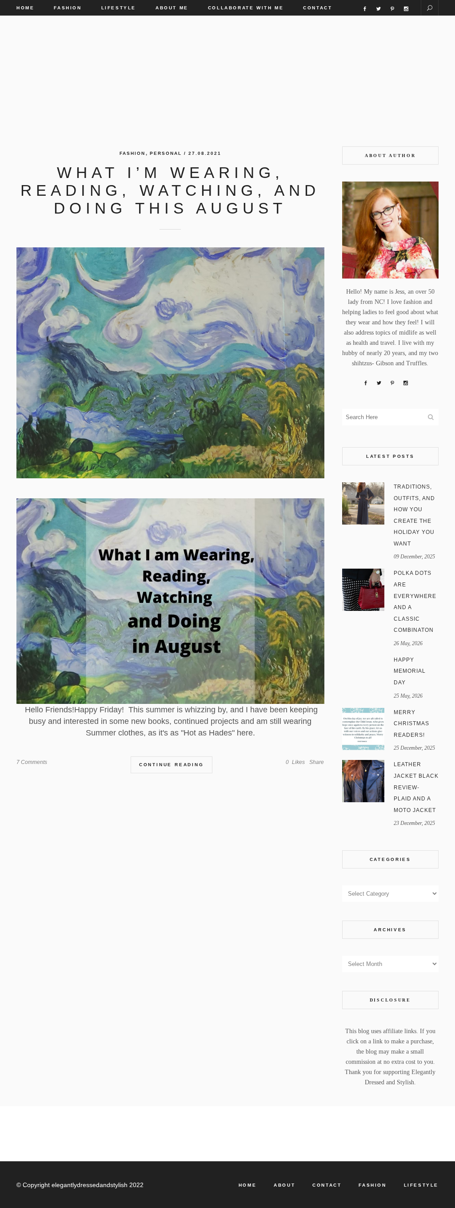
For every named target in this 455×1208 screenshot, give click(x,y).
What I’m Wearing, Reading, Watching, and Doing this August (170, 190)
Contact (326, 1185)
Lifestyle (421, 1185)
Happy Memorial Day (410, 671)
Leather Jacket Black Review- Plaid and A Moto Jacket (416, 787)
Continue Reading (171, 764)
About (284, 1185)
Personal (166, 153)
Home (247, 1185)
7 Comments (31, 762)
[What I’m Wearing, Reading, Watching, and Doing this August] (170, 362)
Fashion (132, 153)
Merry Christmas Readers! (411, 723)
